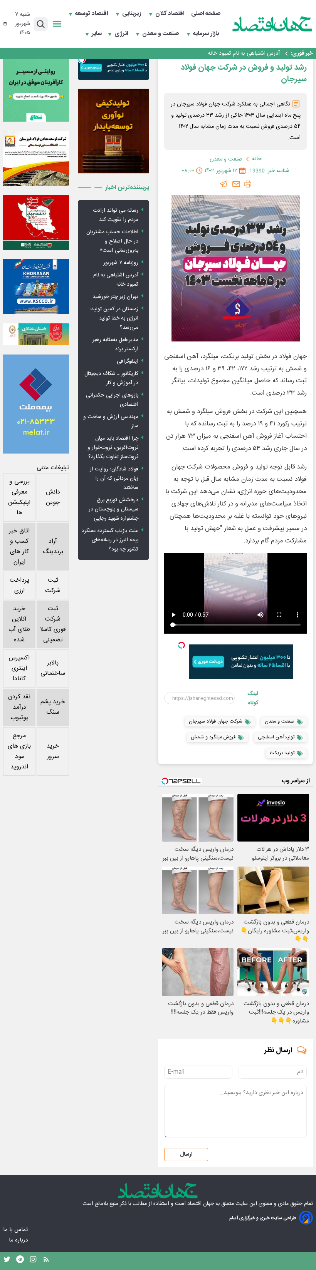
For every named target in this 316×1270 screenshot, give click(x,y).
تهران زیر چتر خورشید (115, 296)
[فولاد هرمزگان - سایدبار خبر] (113, 131)
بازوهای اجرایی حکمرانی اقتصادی (112, 400)
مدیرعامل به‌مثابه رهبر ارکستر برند (115, 344)
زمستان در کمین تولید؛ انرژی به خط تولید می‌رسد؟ (113, 318)
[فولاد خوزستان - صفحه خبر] (36, 222)
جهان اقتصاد (200, 1203)
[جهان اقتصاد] (272, 23)
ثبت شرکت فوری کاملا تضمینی (53, 624)
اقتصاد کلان (170, 14)
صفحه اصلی (205, 14)
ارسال (186, 1154)
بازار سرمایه (206, 34)
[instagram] (33, 1261)
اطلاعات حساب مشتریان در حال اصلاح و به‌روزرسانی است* (112, 241)
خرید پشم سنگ (52, 707)
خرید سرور (53, 751)
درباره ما (19, 1240)
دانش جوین (53, 497)
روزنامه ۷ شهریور (120, 263)
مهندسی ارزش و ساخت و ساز (110, 421)
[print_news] (248, 184)
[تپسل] (181, 645)
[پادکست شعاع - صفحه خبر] (36, 89)
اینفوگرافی (127, 361)
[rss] (46, 1261)
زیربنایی (132, 14)
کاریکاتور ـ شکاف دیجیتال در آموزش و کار (111, 378)
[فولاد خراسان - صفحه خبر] (36, 286)
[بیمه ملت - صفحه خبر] (36, 404)
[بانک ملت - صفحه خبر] (36, 334)
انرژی (121, 34)
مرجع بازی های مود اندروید (19, 751)
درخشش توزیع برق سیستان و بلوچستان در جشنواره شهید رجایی (113, 509)
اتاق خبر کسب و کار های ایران (19, 546)
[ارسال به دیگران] (236, 184)
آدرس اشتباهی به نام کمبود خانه (244, 53)
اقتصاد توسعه (92, 14)
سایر (97, 34)
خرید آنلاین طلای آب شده (19, 624)
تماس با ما (16, 1230)
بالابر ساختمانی (52, 668)
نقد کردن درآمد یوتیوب (19, 707)
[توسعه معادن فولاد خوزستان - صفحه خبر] (36, 158)
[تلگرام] (224, 184)
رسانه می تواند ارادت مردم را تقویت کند (115, 215)
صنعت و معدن (161, 34)
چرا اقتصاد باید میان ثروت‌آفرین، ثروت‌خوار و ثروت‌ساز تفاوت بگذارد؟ (112, 448)
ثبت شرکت (53, 585)
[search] (41, 24)
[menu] (57, 24)
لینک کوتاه (253, 698)
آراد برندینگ (53, 546)
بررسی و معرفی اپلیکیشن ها (19, 497)
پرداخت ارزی (19, 585)
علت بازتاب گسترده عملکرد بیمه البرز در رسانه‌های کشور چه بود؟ (110, 540)
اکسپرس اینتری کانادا (19, 668)
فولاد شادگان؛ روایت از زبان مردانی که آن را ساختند (114, 478)
